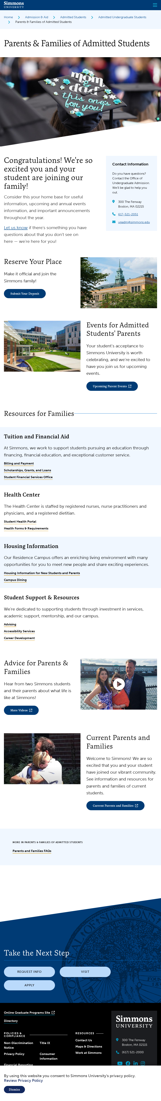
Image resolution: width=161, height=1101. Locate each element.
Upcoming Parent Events (110, 386)
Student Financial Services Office (28, 477)
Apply (30, 985)
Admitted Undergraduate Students (122, 17)
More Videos (19, 710)
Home (8, 17)
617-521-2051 (128, 214)
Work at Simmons (88, 1053)
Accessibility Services (19, 631)
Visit (85, 972)
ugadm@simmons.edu (134, 222)
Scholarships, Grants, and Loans (27, 470)
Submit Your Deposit (24, 293)
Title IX (45, 1043)
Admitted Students (73, 17)
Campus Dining (15, 580)
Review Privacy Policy (23, 1080)
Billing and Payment (19, 463)
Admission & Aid (36, 17)
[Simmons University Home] (14, 7)
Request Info (29, 972)
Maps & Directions (88, 1046)
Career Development (19, 638)
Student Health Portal (20, 521)
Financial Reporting (18, 1065)
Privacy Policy (14, 1054)
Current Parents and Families (113, 805)
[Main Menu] (155, 5)
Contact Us (83, 1040)
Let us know (16, 227)
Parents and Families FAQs (32, 851)
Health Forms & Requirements (26, 528)
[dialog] (80, 1083)
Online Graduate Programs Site (27, 1012)
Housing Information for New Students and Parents (42, 573)
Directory (11, 1021)
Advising (10, 624)
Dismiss (14, 1089)
